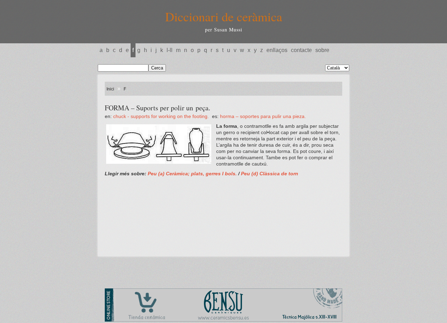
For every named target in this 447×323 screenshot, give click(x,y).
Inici (110, 89)
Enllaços (276, 50)
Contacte (301, 50)
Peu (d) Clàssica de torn (269, 173)
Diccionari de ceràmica (223, 16)
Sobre (322, 50)
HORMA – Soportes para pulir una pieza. (263, 116)
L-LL (170, 50)
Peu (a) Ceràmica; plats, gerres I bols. (192, 173)
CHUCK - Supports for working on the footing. (161, 116)
